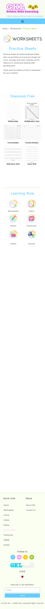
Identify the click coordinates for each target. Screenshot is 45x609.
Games (7, 545)
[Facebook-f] (13, 557)
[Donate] (31, 557)
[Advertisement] (22, 86)
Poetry (6, 525)
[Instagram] (25, 557)
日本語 (6, 540)
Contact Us (30, 510)
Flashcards (8, 535)
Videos (6, 520)
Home (5, 28)
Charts (6, 515)
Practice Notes (10, 530)
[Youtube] (19, 557)
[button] (22, 21)
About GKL (30, 505)
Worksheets (15, 28)
